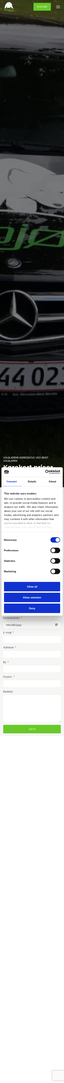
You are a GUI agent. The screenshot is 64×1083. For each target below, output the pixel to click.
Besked (8, 692)
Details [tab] (32, 481)
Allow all (32, 586)
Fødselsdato (11, 618)
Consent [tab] (11, 481)
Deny (32, 608)
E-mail (7, 633)
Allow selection (32, 597)
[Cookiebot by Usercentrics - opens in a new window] (45, 472)
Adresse (9, 647)
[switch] (55, 550)
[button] (58, 7)
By (5, 662)
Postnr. (8, 677)
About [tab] (52, 481)
